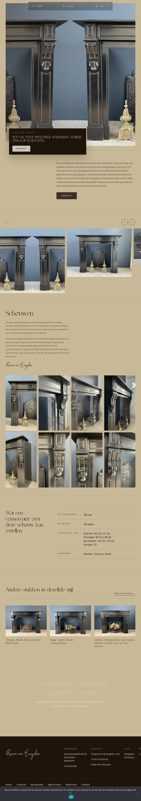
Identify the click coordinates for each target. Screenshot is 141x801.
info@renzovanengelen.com (105, 753)
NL (102, 6)
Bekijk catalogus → (125, 593)
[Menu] (34, 6)
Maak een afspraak (81, 716)
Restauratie (37, 784)
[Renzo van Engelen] (70, 6)
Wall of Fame (54, 784)
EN (107, 6)
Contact (85, 784)
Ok (71, 797)
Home (9, 784)
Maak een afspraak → (102, 764)
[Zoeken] (97, 6)
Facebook (129, 757)
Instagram (129, 753)
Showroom (71, 784)
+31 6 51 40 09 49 (99, 759)
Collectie (21, 784)
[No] (137, 793)
